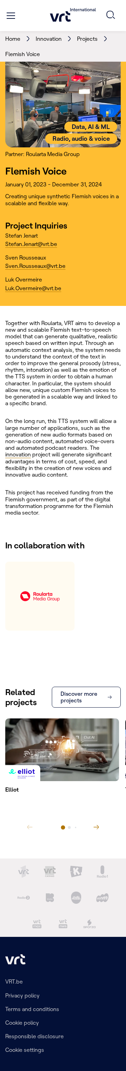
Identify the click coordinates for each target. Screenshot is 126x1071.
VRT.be (14, 981)
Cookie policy (22, 1022)
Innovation (49, 38)
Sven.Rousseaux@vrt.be (35, 265)
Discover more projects (79, 697)
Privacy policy (22, 995)
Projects (87, 38)
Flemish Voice (22, 54)
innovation (18, 454)
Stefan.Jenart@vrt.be (31, 243)
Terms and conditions (32, 1008)
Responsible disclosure (34, 1036)
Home (12, 38)
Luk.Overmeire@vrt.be (33, 288)
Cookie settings (24, 1049)
